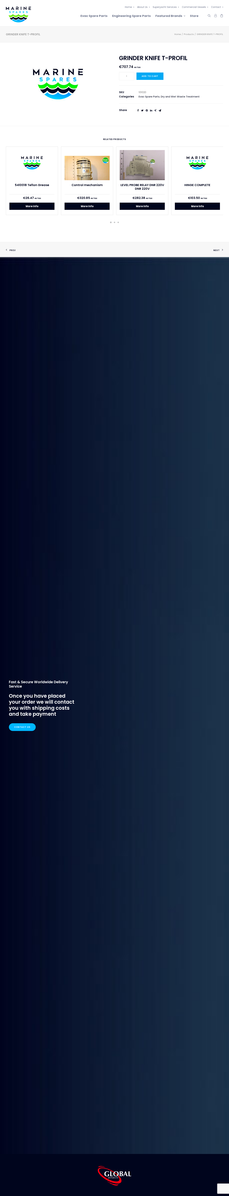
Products (189, 34)
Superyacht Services (165, 7)
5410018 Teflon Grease (32, 185)
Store (194, 16)
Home (128, 7)
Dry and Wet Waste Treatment (180, 96)
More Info (32, 206)
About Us (142, 7)
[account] (215, 15)
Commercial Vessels (194, 7)
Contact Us (22, 727)
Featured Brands (168, 16)
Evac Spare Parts (93, 16)
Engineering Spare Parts (131, 16)
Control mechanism (87, 185)
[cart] (220, 15)
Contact (216, 7)
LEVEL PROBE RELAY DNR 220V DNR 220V (142, 187)
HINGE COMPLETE (197, 185)
